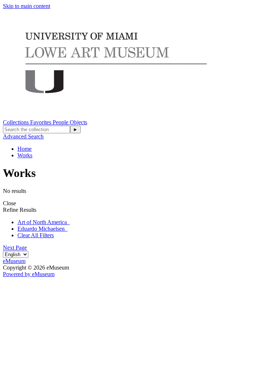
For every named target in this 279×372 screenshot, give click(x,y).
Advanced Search (23, 136)
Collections (16, 122)
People (61, 122)
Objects (78, 122)
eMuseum (14, 261)
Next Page (15, 247)
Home (24, 149)
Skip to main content (26, 6)
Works (24, 155)
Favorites (41, 122)
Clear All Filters (35, 235)
